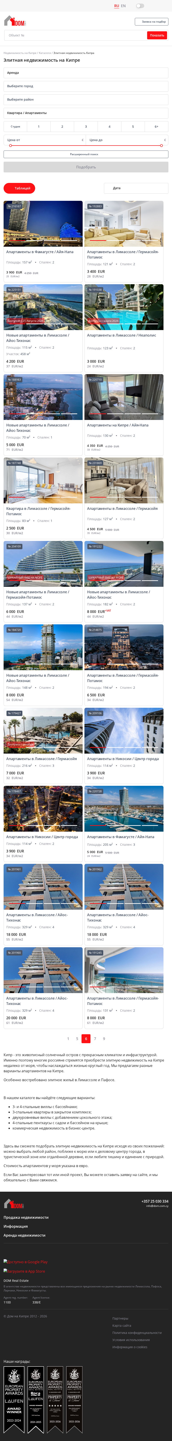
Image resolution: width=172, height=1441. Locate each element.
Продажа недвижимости (26, 1217)
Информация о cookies (129, 1347)
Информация (16, 1226)
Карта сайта (121, 1325)
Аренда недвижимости (24, 1235)
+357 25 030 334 (155, 1201)
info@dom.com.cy (157, 1206)
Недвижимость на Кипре (20, 53)
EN (123, 5)
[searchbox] (83, 86)
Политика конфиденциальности (137, 1333)
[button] (17, 240)
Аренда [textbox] (13, 72)
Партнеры (120, 1318)
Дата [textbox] (116, 188)
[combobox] (86, 73)
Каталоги (45, 53)
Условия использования (131, 1340)
